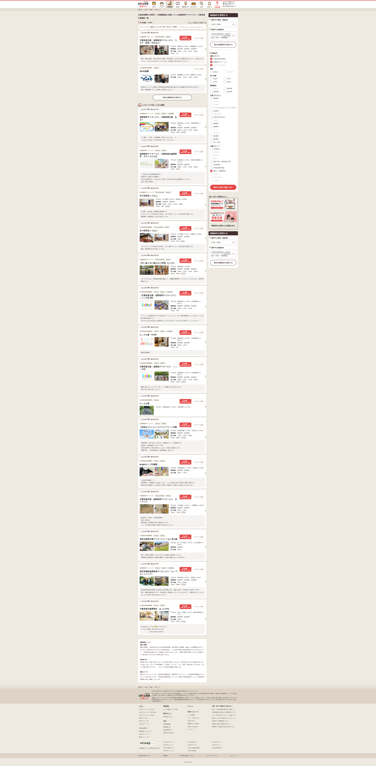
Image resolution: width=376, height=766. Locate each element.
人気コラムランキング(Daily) (146, 715)
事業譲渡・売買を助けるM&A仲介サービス (223, 727)
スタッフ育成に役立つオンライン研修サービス (224, 715)
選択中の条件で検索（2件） (223, 187)
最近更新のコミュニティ (145, 731)
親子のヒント (167, 713)
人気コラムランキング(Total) (146, 709)
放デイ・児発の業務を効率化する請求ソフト (223, 709)
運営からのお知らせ (193, 726)
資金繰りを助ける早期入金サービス (221, 724)
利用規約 (165, 755)
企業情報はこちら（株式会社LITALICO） (149, 748)
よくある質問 (191, 715)
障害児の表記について (145, 755)
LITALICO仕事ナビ (192, 742)
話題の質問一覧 (167, 730)
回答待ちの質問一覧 (168, 733)
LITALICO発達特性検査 (194, 748)
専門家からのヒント (168, 717)
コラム (141, 706)
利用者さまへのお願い (193, 723)
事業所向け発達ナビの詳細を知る (223, 225)
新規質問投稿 (166, 724)
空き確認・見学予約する (185, 38)
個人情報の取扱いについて (187, 755)
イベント (190, 706)
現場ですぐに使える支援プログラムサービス (223, 718)
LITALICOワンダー (192, 745)
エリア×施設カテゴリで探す (170, 709)
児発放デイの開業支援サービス (220, 721)
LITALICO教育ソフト (168, 748)
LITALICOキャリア (217, 742)
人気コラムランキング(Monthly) (147, 712)
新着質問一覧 (166, 727)
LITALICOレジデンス (168, 751)
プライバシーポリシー (212, 755)
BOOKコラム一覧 (143, 721)
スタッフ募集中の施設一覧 (197, 23)
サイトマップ (191, 729)
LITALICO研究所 (192, 751)
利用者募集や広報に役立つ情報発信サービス (223, 712)
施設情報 (166, 706)
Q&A (164, 721)
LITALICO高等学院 (217, 748)
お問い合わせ (191, 721)
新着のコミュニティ (144, 737)
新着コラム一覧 (143, 718)
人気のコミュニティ (144, 734)
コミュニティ (143, 728)
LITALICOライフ (216, 745)
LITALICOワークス (168, 742)
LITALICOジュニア (168, 745)
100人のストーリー (144, 724)
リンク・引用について (193, 718)
